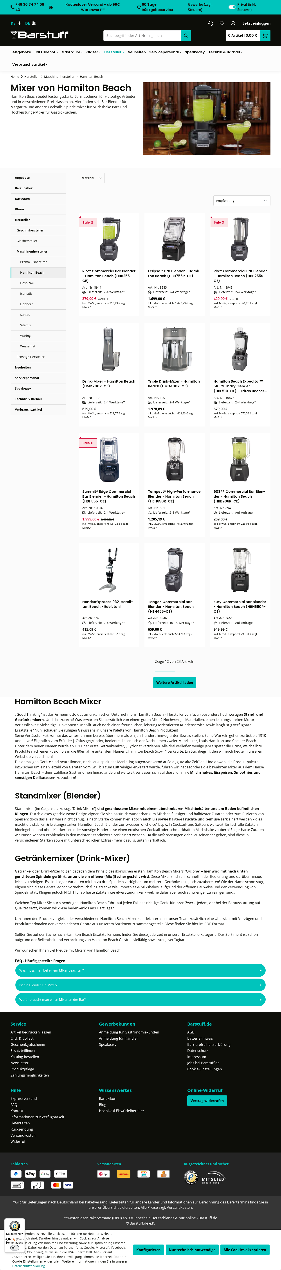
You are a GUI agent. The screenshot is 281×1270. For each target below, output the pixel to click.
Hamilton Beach (32, 272)
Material (88, 178)
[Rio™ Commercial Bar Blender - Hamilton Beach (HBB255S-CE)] (240, 239)
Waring (25, 336)
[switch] (232, 7)
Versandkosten (23, 1135)
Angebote (22, 177)
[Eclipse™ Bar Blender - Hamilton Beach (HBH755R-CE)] (174, 239)
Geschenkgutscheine (28, 1044)
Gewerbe (200, 7)
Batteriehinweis (200, 1038)
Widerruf (18, 1141)
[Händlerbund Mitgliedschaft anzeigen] (214, 1177)
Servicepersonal (27, 378)
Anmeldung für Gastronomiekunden (129, 1032)
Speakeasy (23, 388)
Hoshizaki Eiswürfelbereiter (121, 1110)
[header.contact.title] (210, 23)
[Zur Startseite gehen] (39, 35)
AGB (190, 1032)
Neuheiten (23, 367)
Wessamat (27, 346)
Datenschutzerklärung (28, 1266)
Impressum (196, 1056)
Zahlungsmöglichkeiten (30, 1075)
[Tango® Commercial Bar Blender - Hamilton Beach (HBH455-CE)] (174, 570)
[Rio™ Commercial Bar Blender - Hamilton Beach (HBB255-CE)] (109, 239)
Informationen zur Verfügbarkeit (37, 1117)
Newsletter (20, 1062)
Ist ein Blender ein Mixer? (38, 985)
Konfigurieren (148, 1249)
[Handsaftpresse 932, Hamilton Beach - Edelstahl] (109, 570)
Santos (25, 315)
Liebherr (26, 304)
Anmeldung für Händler (118, 1038)
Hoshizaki (27, 283)
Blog (102, 1104)
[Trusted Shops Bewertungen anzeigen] (191, 1177)
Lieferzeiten (20, 1123)
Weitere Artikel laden (174, 682)
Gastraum (22, 199)
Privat (246, 7)
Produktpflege (22, 1069)
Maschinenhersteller (32, 251)
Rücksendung (22, 1129)
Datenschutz (197, 1050)
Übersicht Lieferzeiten (121, 1207)
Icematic (26, 293)
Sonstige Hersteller (31, 357)
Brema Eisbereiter (33, 262)
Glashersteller (27, 241)
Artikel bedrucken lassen (31, 1032)
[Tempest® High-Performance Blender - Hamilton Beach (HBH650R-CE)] (174, 459)
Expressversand (24, 1098)
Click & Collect (22, 1038)
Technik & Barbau (28, 399)
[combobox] (142, 35)
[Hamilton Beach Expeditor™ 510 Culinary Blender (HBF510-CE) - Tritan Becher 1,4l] (240, 349)
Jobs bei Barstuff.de (203, 1062)
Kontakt (17, 1110)
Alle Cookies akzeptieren (244, 1249)
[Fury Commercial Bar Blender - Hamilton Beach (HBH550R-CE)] (240, 570)
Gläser (19, 209)
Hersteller (22, 220)
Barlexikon (107, 1098)
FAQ (14, 1104)
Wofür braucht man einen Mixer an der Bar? (52, 999)
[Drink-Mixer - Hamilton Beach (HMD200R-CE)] (109, 349)
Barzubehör (23, 188)
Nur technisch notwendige (192, 1249)
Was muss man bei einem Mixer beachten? (51, 970)
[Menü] (22, 1221)
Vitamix (25, 325)
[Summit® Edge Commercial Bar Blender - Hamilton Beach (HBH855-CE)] (109, 459)
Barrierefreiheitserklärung (209, 1044)
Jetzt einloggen (256, 23)
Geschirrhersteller (30, 230)
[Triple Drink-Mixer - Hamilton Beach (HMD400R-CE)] (174, 349)
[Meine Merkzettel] (222, 23)
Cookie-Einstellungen (204, 1069)
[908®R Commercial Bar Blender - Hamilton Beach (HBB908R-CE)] (240, 459)
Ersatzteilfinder (23, 1050)
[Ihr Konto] (233, 23)
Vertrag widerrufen (207, 1100)
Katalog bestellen (25, 1056)
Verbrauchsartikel (28, 409)
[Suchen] (186, 35)
